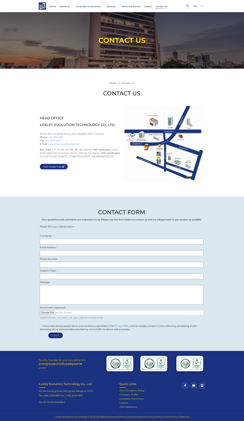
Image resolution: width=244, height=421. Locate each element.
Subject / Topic (48, 270)
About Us (64, 6)
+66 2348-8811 (56, 137)
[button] (188, 6)
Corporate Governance (88, 6)
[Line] (202, 385)
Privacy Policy (122, 326)
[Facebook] (185, 385)
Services (111, 6)
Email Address (48, 247)
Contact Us (161, 6)
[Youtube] (193, 385)
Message (45, 282)
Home (52, 6)
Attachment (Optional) (53, 307)
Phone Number (48, 259)
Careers (148, 6)
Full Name (46, 236)
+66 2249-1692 (53, 140)
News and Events (131, 6)
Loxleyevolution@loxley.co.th (63, 144)
